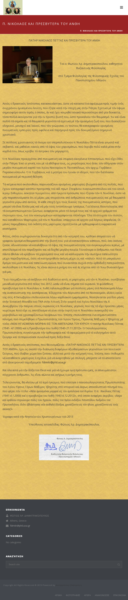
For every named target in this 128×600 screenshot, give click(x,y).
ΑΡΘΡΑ (87, 595)
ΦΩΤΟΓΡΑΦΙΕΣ (73, 595)
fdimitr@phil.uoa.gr (54, 362)
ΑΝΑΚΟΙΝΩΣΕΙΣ (102, 595)
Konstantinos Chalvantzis (69, 585)
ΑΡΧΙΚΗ (58, 595)
